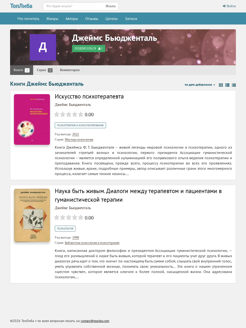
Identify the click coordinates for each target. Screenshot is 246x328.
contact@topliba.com (95, 321)
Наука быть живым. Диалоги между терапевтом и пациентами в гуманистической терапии (138, 195)
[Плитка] (221, 85)
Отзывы (91, 18)
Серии (44, 70)
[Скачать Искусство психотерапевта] (32, 119)
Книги (21, 70)
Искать (111, 6)
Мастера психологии (79, 139)
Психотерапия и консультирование (80, 125)
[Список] (227, 85)
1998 (75, 237)
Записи (131, 18)
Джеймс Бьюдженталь (114, 37)
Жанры (52, 18)
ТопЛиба (21, 6)
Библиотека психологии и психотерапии (92, 242)
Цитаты (111, 18)
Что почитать (28, 18)
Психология (65, 228)
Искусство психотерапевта (89, 96)
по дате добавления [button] (199, 85)
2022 (75, 134)
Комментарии (70, 70)
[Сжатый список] (234, 85)
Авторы (72, 18)
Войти (231, 6)
